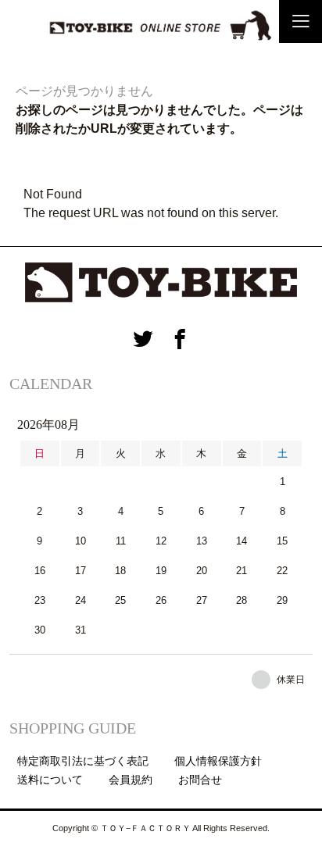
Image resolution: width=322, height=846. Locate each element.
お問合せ (200, 779)
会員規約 (130, 779)
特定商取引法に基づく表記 (82, 760)
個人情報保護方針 (218, 760)
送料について (50, 779)
